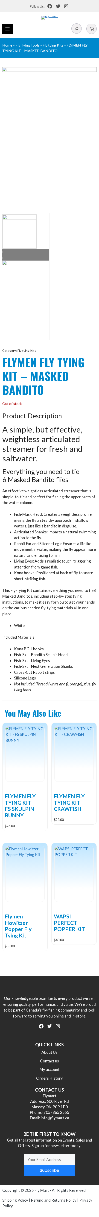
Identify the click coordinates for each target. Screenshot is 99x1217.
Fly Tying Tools (27, 45)
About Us (49, 1052)
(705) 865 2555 (55, 1112)
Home (7, 45)
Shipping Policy (15, 1200)
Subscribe (49, 1170)
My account (50, 1069)
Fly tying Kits (53, 45)
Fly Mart (42, 1190)
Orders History (49, 1078)
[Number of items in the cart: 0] (91, 29)
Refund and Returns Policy (53, 1200)
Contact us (49, 1061)
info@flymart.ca (55, 1117)
